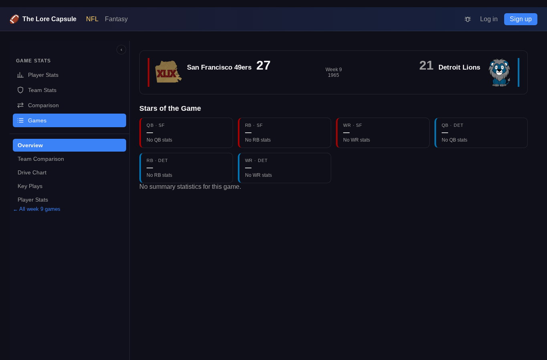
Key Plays (30, 186)
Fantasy (116, 19)
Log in (489, 19)
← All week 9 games (36, 209)
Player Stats (33, 199)
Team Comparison (41, 159)
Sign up (521, 19)
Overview (30, 145)
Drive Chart (32, 172)
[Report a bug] (468, 19)
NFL (92, 19)
